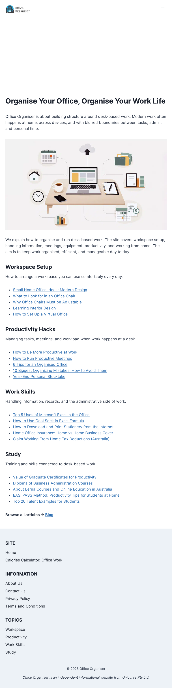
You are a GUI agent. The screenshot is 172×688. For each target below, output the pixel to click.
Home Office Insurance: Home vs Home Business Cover (63, 433)
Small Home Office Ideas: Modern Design (50, 290)
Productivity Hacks (30, 329)
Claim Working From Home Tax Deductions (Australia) (61, 439)
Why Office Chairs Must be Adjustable (47, 302)
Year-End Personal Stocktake (39, 376)
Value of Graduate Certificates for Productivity (54, 477)
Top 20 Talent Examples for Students (46, 501)
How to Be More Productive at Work (45, 352)
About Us (13, 583)
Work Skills (20, 391)
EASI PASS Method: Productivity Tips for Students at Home (66, 495)
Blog (49, 514)
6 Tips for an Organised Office (40, 364)
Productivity (16, 637)
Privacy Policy (17, 598)
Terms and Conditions (25, 606)
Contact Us (15, 591)
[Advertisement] (86, 51)
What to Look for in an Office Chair (44, 296)
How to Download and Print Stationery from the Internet (63, 427)
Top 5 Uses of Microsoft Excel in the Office (51, 415)
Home (10, 552)
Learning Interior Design (34, 308)
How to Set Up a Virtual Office (40, 314)
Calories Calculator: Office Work (33, 560)
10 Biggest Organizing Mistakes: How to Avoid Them (60, 370)
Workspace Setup (28, 267)
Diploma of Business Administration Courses (53, 483)
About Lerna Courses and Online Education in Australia (62, 489)
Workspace (15, 629)
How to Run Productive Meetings (42, 358)
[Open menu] (162, 8)
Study (13, 454)
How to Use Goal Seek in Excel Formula (48, 421)
